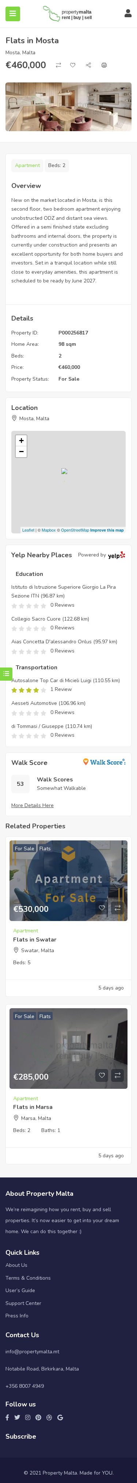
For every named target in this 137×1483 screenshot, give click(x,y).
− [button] (21, 451)
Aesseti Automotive (34, 703)
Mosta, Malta (20, 52)
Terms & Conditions (28, 1278)
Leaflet (28, 530)
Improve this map (107, 530)
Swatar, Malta (37, 950)
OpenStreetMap (75, 530)
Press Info (16, 1315)
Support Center (23, 1303)
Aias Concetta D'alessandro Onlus (51, 641)
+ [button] (21, 440)
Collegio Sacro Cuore (36, 618)
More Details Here (32, 805)
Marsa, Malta (36, 1118)
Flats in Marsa (33, 1107)
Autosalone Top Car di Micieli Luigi (51, 680)
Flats (45, 848)
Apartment (27, 165)
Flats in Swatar (34, 940)
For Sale (68, 379)
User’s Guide (20, 1290)
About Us (16, 1265)
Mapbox (49, 530)
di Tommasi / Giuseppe (37, 726)
